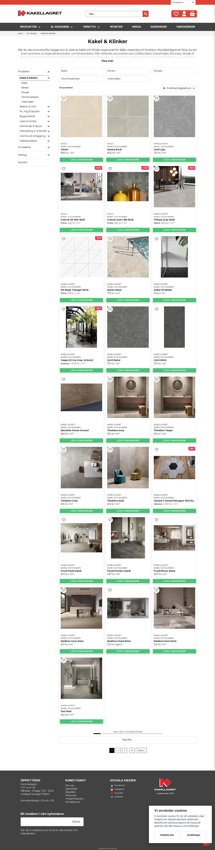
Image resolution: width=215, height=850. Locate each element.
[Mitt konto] (184, 14)
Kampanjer (159, 26)
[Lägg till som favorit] (176, 14)
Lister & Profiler (28, 121)
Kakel (24, 83)
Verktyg (89, 26)
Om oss (69, 785)
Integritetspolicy (74, 798)
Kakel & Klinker (29, 77)
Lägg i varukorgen (81, 230)
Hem (20, 33)
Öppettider (71, 788)
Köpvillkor (70, 792)
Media (136, 26)
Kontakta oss (72, 802)
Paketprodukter (28, 140)
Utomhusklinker (30, 97)
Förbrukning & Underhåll (33, 131)
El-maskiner (60, 26)
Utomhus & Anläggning (33, 136)
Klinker (25, 87)
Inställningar (193, 835)
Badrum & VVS (28, 106)
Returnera (70, 795)
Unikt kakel (27, 101)
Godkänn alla (167, 835)
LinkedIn (118, 796)
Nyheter (116, 26)
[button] (63, 98)
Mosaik (25, 92)
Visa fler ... (128, 739)
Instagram (119, 789)
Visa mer (107, 60)
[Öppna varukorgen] (192, 14)
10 (132, 750)
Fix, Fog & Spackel (30, 111)
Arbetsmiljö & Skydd (31, 126)
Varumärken (185, 26)
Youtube (118, 793)
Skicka (76, 821)
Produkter (28, 26)
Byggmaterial (27, 116)
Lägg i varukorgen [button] (81, 159)
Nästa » (141, 750)
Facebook (119, 785)
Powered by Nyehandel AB (107, 848)
